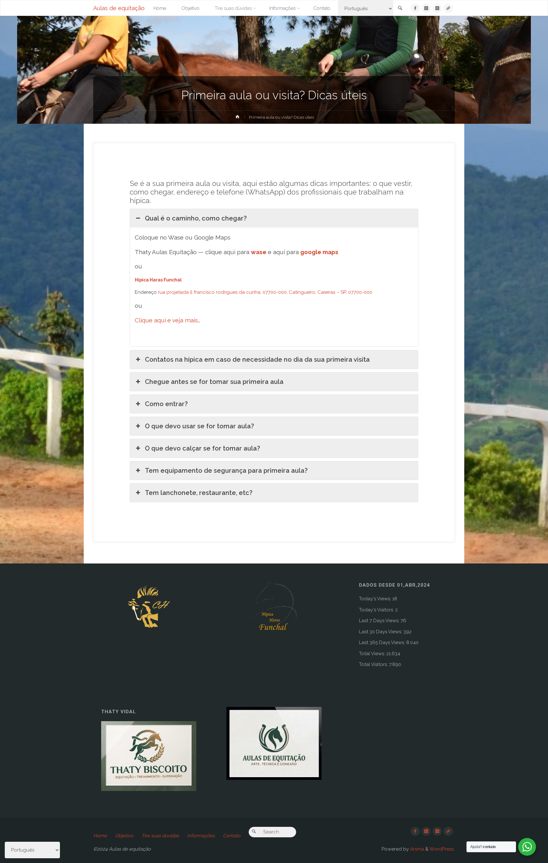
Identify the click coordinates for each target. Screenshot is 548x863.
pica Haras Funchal (160, 279)
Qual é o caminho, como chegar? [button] (196, 218)
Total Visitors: (374, 664)
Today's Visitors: (377, 610)
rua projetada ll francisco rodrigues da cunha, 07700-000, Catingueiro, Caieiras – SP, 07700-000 (265, 292)
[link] (400, 8)
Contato (231, 836)
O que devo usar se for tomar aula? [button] (199, 426)
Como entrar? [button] (166, 404)
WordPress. (442, 849)
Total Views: (372, 653)
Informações (201, 836)
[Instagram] (426, 8)
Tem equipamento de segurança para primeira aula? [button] (226, 470)
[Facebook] (415, 8)
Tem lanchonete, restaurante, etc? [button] (198, 493)
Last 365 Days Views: (382, 642)
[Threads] (448, 8)
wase (258, 251)
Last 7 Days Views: (380, 620)
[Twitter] (437, 8)
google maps (319, 251)
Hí (137, 279)
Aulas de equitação (119, 8)
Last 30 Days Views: (381, 632)
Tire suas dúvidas (160, 836)
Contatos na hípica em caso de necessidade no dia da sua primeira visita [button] (257, 359)
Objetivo (124, 836)
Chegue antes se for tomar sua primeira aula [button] (214, 381)
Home (100, 836)
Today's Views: (375, 599)
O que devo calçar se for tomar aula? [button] (202, 448)
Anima (416, 849)
